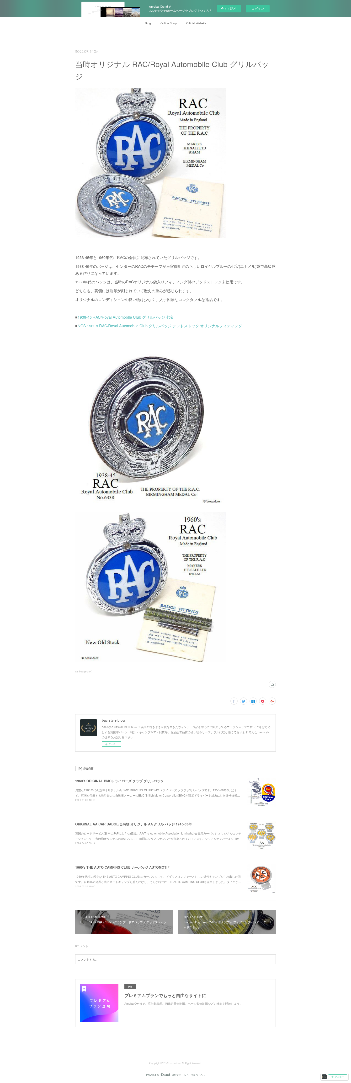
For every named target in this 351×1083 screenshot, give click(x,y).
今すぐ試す (229, 8)
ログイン (257, 8)
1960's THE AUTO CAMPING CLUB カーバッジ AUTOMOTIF (122, 867)
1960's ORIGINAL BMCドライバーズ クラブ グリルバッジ (119, 780)
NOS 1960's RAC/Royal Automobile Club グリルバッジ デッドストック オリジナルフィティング (160, 325)
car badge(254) (83, 671)
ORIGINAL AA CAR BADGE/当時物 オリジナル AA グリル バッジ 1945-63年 (133, 824)
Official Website (196, 23)
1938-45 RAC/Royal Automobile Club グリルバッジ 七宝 (126, 317)
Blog (148, 23)
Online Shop (168, 23)
